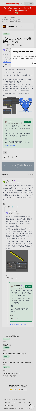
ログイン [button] (16, 58)
